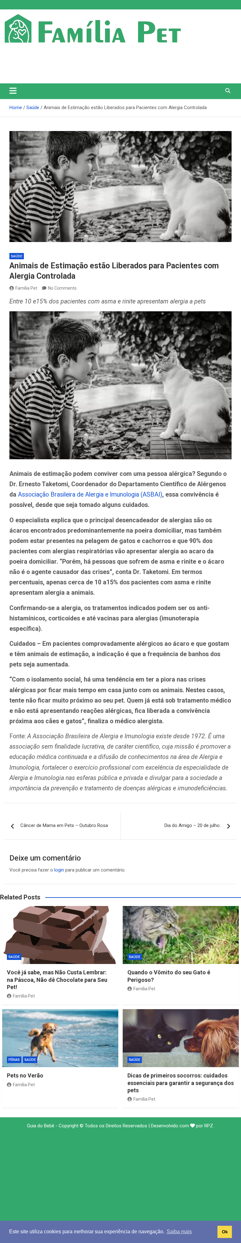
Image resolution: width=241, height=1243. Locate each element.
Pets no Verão (25, 1075)
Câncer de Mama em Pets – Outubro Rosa (64, 825)
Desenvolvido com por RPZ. (182, 1126)
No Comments (62, 288)
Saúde (16, 256)
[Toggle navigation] (13, 90)
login (59, 870)
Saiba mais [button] (179, 1231)
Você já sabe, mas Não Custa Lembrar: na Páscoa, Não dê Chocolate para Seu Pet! (57, 979)
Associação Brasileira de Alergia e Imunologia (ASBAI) (90, 494)
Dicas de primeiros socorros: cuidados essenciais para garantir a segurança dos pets (180, 1082)
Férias (14, 1060)
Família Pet (26, 288)
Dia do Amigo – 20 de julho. (192, 825)
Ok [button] (225, 1231)
